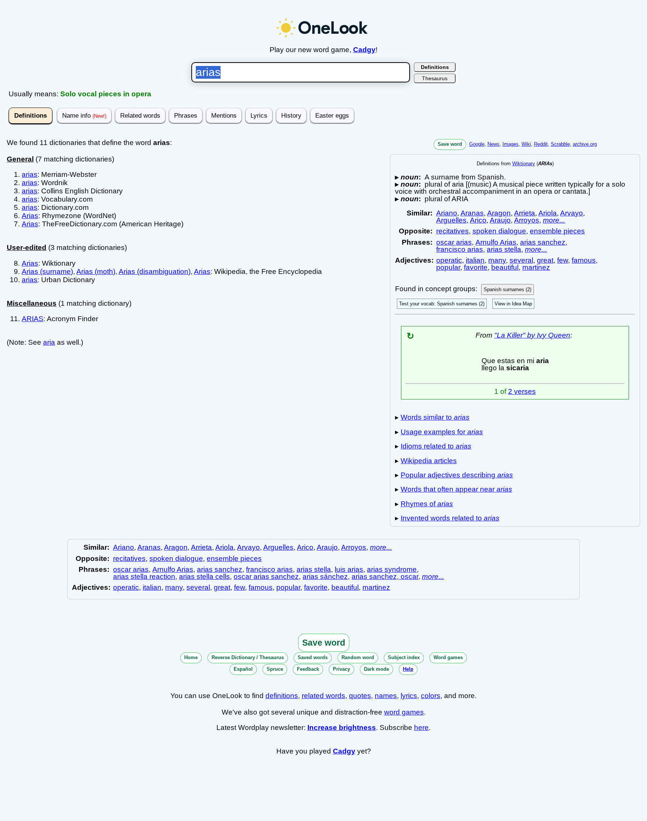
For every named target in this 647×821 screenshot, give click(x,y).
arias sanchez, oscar (385, 576)
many (497, 260)
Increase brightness (341, 727)
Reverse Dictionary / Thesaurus (248, 657)
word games (404, 712)
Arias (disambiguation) (155, 271)
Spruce (275, 669)
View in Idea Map (513, 304)
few (562, 260)
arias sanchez (542, 242)
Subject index (404, 657)
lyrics (409, 696)
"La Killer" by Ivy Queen (532, 335)
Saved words (313, 657)
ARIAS (32, 319)
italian (475, 260)
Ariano (446, 213)
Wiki (526, 144)
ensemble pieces (557, 231)
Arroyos (526, 220)
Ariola (547, 213)
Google (477, 144)
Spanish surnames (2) (507, 289)
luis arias (349, 569)
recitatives (452, 231)
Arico (478, 220)
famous (584, 260)
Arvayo (571, 213)
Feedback (308, 669)
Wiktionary (523, 163)
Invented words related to (450, 518)
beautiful (505, 267)
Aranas (472, 213)
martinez (536, 267)
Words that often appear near (456, 489)
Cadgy (364, 50)
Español (243, 669)
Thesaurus (434, 78)
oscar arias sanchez (266, 576)
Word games (448, 657)
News (493, 144)
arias (29, 174)
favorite (475, 267)
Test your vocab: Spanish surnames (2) (442, 304)
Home (191, 657)
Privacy (341, 669)
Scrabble (560, 144)
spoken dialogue (499, 231)
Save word (450, 144)
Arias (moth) (95, 271)
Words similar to (435, 417)
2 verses (522, 391)
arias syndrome (392, 569)
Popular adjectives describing (457, 475)
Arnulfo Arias (496, 242)
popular (448, 267)
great (545, 260)
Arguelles (451, 220)
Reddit (541, 144)
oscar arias (454, 242)
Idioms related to (436, 446)
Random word (357, 657)
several (521, 260)
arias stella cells (204, 576)
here (421, 727)
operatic (449, 260)
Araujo (500, 220)
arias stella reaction (144, 576)
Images (510, 144)
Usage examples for (442, 432)
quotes (360, 696)
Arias (30, 216)
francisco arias (459, 249)
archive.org (585, 144)
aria (49, 342)
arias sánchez (325, 576)
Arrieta (524, 213)
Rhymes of (427, 504)
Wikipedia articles (429, 461)
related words (323, 696)
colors (430, 696)
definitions (281, 696)
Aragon (499, 213)
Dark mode (376, 669)
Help (408, 669)
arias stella (504, 249)
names (386, 696)
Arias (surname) (47, 271)
